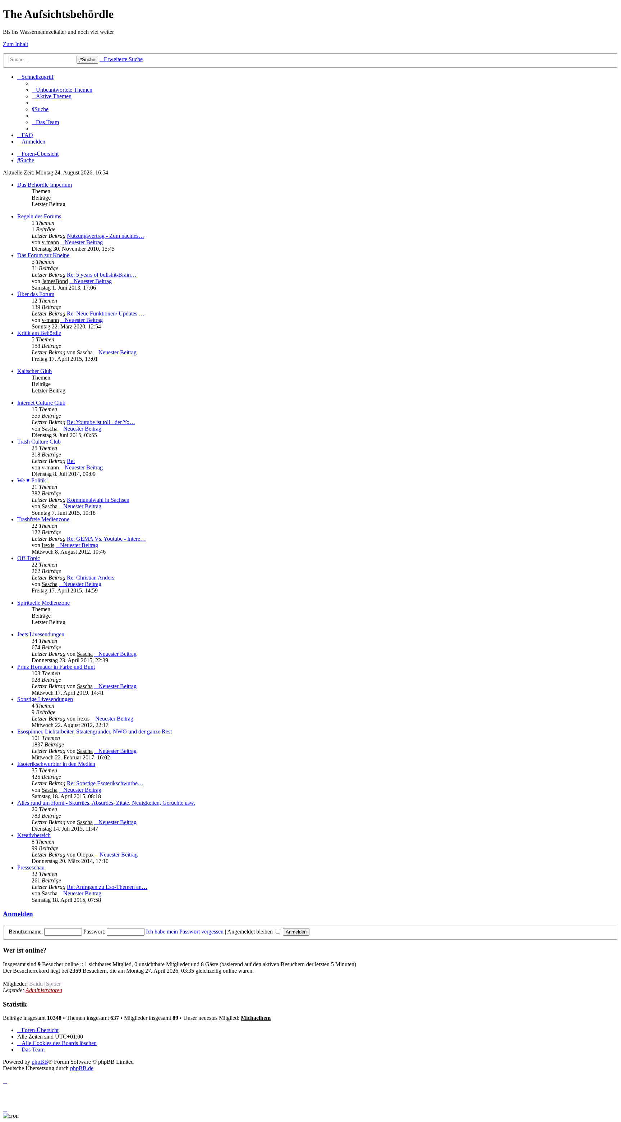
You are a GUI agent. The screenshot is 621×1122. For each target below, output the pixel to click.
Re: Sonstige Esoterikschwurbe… (105, 783)
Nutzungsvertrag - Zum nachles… (105, 236)
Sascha (85, 352)
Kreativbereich (34, 835)
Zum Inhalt (15, 44)
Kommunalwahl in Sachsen (98, 500)
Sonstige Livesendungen (45, 699)
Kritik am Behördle (39, 333)
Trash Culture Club (39, 442)
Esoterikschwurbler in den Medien (56, 764)
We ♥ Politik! (32, 480)
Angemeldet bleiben (250, 931)
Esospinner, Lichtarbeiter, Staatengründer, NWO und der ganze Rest (94, 731)
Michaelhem (256, 1018)
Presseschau (31, 867)
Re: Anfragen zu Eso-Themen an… (107, 887)
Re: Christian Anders (90, 577)
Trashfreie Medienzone (43, 519)
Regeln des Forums (39, 216)
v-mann (50, 242)
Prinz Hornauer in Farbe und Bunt (56, 667)
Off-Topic (28, 558)
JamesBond (55, 281)
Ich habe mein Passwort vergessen (185, 931)
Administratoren (44, 990)
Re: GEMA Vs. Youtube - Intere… (106, 539)
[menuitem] (62, 90)
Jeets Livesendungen (40, 634)
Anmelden (18, 914)
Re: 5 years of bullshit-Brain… (102, 275)
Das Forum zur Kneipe (43, 255)
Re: (71, 461)
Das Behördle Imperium (44, 185)
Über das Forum (35, 294)
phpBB (40, 1062)
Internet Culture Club (41, 403)
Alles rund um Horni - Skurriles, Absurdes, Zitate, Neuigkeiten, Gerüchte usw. (106, 803)
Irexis (48, 545)
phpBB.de (81, 1068)
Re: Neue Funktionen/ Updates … (105, 313)
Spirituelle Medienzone (43, 603)
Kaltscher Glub (34, 371)
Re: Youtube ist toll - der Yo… (101, 422)
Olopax (85, 854)
